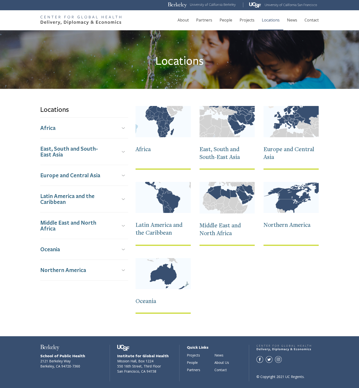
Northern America (63, 270)
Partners (204, 20)
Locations (271, 20)
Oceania (50, 249)
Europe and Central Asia (70, 175)
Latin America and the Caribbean (67, 199)
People (226, 20)
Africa (47, 128)
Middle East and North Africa (68, 225)
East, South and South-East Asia (69, 151)
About (183, 20)
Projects (247, 20)
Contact (312, 20)
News (292, 20)
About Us (221, 362)
